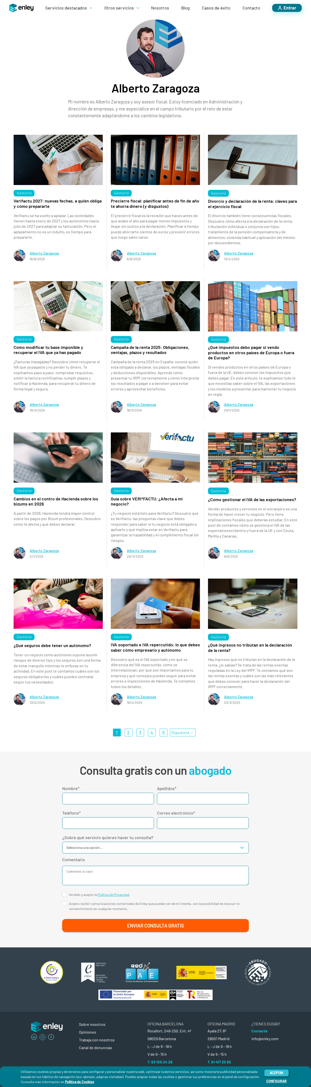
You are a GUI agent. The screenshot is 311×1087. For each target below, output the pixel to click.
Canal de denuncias (95, 1047)
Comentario (73, 859)
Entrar (290, 7)
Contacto (251, 7)
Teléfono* (71, 813)
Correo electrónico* (176, 813)
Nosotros (160, 7)
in (34, 1037)
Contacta (259, 1030)
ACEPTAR (276, 1073)
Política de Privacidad (114, 895)
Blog (185, 7)
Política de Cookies (79, 1082)
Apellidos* (166, 788)
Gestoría (24, 193)
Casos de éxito (216, 7)
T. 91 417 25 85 (219, 1062)
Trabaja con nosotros (97, 1039)
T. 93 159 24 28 (160, 1062)
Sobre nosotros (92, 1024)
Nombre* (70, 788)
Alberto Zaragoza (44, 253)
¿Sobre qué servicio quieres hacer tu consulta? (107, 837)
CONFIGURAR (276, 1081)
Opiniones (87, 1032)
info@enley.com (264, 1038)
